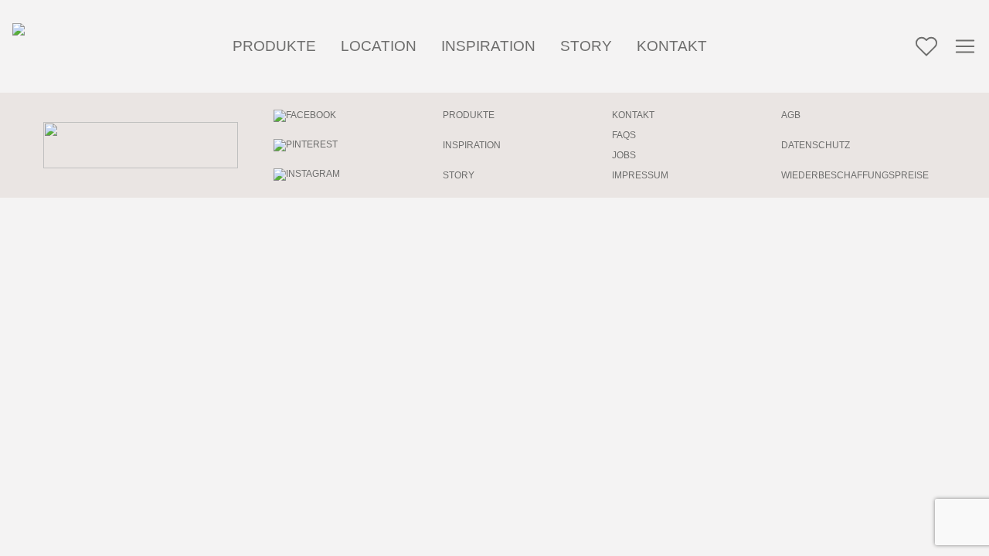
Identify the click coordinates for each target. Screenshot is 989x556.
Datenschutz (815, 145)
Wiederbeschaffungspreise (855, 175)
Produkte (274, 46)
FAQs (624, 135)
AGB (790, 115)
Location (378, 46)
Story (586, 46)
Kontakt (672, 46)
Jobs (624, 155)
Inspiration (488, 46)
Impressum (640, 175)
